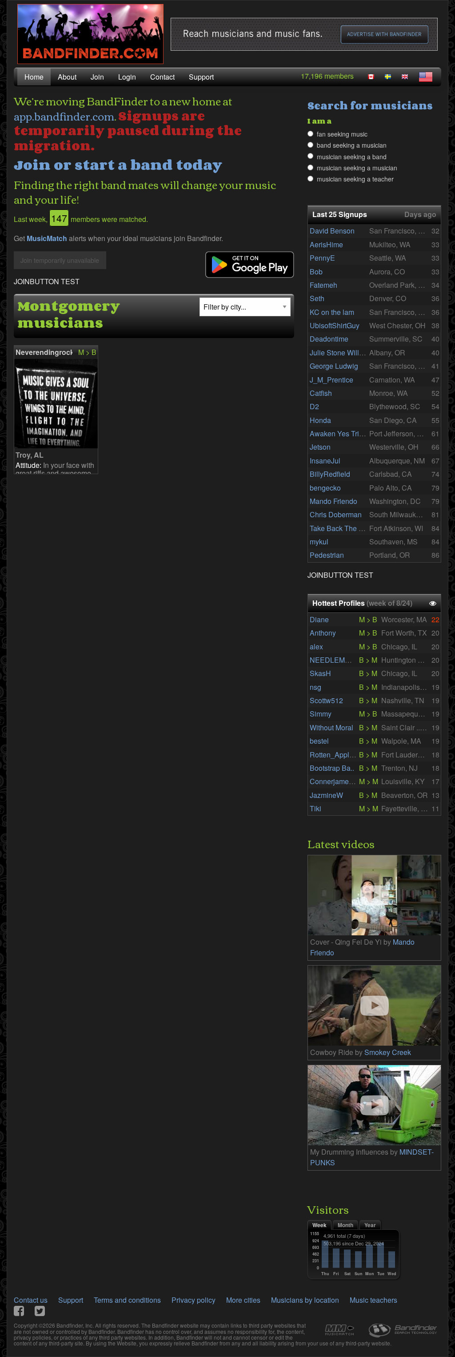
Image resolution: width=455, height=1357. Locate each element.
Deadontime (329, 339)
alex (316, 646)
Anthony (323, 633)
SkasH (320, 673)
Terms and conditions (127, 1300)
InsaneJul (325, 460)
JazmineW (326, 795)
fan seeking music (342, 133)
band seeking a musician (352, 145)
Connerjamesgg (335, 781)
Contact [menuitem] (162, 77)
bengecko (325, 488)
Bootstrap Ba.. (332, 768)
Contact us (31, 1300)
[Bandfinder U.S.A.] (426, 77)
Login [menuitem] (127, 77)
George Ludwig (334, 366)
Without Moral (331, 727)
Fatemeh (323, 285)
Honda (320, 420)
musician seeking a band (352, 156)
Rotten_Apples (333, 754)
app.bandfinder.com (64, 115)
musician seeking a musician (357, 167)
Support (70, 1300)
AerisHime (326, 244)
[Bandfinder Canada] (371, 77)
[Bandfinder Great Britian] (404, 77)
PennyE (322, 258)
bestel (319, 741)
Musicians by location (305, 1300)
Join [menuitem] (97, 77)
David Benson (332, 230)
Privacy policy (194, 1300)
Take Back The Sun (340, 528)
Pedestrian (327, 555)
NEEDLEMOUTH (337, 660)
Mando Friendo (333, 501)
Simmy (320, 714)
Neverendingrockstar (44, 352)
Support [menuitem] (201, 77)
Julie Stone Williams (342, 352)
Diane (319, 619)
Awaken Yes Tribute (341, 433)
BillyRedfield (330, 474)
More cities (243, 1300)
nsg (315, 687)
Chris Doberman (336, 514)
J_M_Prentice (331, 379)
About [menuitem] (67, 77)
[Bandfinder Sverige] (387, 77)
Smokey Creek (387, 1052)
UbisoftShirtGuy (334, 325)
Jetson (320, 447)
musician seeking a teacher (355, 178)
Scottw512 (326, 700)
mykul (319, 541)
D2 (314, 406)
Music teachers (373, 1300)
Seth (317, 298)
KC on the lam (332, 312)
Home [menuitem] (34, 77)
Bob (316, 271)
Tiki (315, 808)
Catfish (321, 393)
